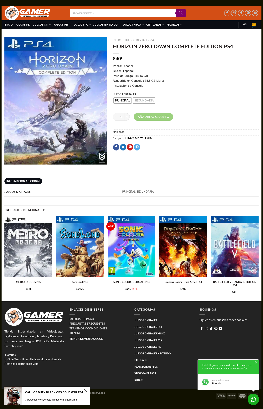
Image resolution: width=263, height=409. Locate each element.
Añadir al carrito (153, 116)
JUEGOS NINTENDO (105, 25)
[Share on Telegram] (137, 147)
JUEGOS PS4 (41, 25)
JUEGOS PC (81, 25)
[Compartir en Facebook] (116, 147)
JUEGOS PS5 (61, 25)
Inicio (8, 25)
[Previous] (5, 258)
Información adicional (23, 181)
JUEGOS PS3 (23, 25)
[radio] (123, 100)
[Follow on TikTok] (241, 13)
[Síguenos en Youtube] (255, 13)
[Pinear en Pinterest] (130, 147)
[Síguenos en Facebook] (227, 13)
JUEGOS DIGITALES (124, 94)
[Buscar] (181, 13)
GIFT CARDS (153, 25)
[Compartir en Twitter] (123, 147)
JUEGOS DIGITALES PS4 (139, 40)
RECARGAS (173, 25)
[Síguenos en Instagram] (234, 13)
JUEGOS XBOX (132, 25)
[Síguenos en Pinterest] (248, 13)
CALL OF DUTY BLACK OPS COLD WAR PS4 (54, 392)
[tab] (23, 181)
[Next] (258, 258)
